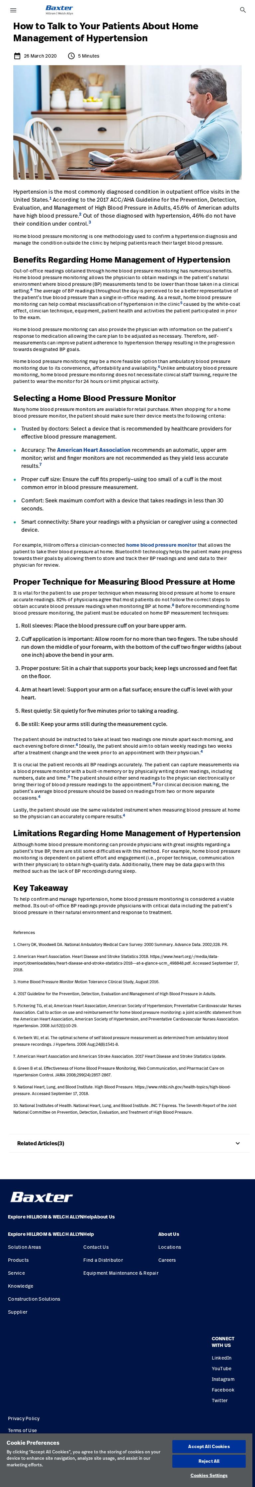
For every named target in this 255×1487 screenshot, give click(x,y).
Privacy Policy (24, 1418)
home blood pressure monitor (161, 545)
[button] (45, 1237)
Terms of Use (22, 1430)
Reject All (209, 1461)
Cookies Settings (209, 1475)
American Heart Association (93, 450)
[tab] (243, 10)
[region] (126, 1460)
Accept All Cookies (208, 1446)
